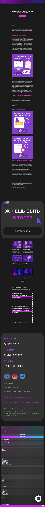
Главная (2, 3)
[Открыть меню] (43, 1)
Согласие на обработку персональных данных (22, 485)
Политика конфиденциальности (16, 479)
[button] (22, 57)
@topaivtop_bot (12, 426)
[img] (7, 459)
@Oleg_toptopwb (13, 437)
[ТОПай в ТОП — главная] (3, 1)
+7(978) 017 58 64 (13, 448)
